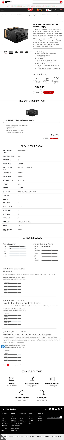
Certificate (40, 420)
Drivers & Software (15, 428)
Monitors (3, 420)
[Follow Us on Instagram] (61, 409)
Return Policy (13, 420)
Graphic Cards (5, 421)
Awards (21, 416)
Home (3, 15)
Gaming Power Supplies (31, 15)
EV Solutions (4, 428)
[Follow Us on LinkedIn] (59, 409)
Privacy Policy (39, 436)
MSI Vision (40, 416)
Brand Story (40, 418)
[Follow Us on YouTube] (56, 409)
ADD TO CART (49, 92)
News (30, 421)
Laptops (3, 416)
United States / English (56, 436)
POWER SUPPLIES (19, 15)
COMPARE (37, 92)
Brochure (31, 416)
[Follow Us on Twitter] (53, 409)
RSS (30, 423)
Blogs (21, 423)
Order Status (13, 418)
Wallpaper (31, 418)
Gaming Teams (23, 421)
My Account (13, 416)
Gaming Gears (5, 426)
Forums (21, 418)
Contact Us (32, 436)
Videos (21, 420)
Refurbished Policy (14, 421)
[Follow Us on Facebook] (50, 409)
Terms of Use (47, 436)
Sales (3, 430)
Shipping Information (15, 423)
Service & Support (14, 426)
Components (10, 15)
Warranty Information (15, 425)
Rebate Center (14, 430)
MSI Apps (31, 420)
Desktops (3, 418)
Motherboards (5, 423)
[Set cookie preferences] (3, 436)
